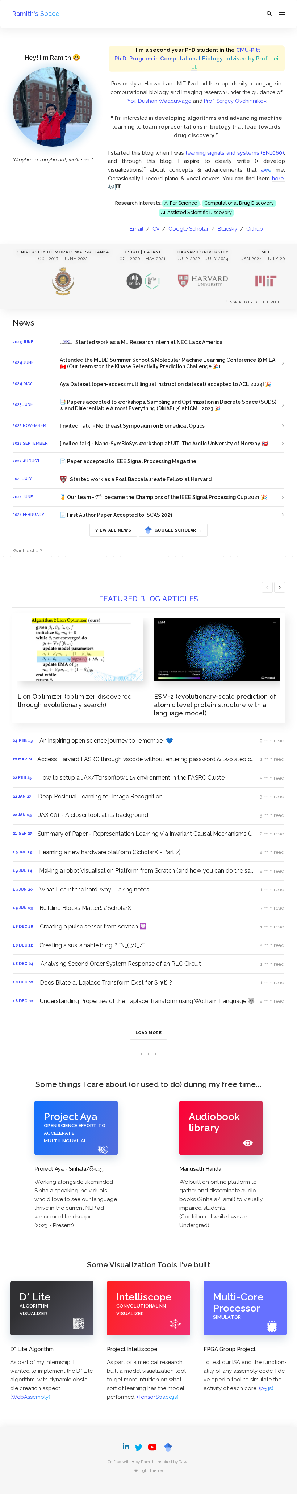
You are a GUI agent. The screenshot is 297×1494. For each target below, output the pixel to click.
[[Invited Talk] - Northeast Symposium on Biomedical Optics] (148, 426)
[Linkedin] (127, 1447)
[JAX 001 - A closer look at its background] (148, 815)
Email (136, 229)
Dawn (184, 1461)
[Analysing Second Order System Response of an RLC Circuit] (148, 964)
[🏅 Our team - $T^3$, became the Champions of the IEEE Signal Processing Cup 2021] (148, 497)
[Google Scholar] (168, 1447)
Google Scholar (188, 229)
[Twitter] (138, 1447)
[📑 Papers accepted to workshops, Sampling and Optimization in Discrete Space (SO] (148, 405)
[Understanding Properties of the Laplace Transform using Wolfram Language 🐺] (148, 1001)
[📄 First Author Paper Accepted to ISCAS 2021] (148, 515)
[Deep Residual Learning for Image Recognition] (148, 797)
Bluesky (227, 229)
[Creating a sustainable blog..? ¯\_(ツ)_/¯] (148, 945)
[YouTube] (152, 1447)
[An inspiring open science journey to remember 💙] (148, 741)
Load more (148, 1033)
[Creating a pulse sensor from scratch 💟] (148, 927)
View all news (113, 530)
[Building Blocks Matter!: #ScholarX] (148, 908)
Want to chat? (27, 550)
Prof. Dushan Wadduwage (158, 101)
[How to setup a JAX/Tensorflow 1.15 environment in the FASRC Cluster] (148, 778)
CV (155, 229)
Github (254, 229)
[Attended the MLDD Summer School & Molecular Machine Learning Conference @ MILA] (148, 363)
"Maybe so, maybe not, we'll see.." (53, 159)
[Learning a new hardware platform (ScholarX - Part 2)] (148, 852)
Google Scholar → (177, 528)
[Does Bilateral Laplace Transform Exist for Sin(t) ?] (148, 983)
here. (278, 178)
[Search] (269, 13)
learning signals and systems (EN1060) (235, 153)
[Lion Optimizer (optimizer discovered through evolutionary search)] (80, 663)
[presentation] (145, 169)
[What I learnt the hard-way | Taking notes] (148, 890)
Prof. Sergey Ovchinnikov (235, 101)
